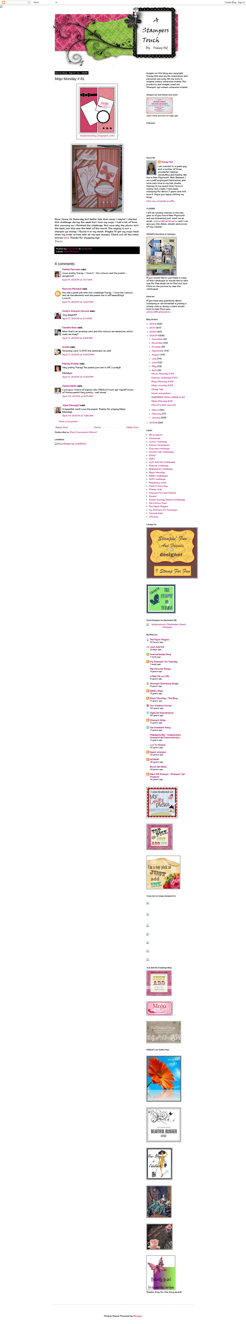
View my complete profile (160, 201)
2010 (153, 331)
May (154, 366)
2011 (152, 327)
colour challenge (158, 441)
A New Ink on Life (159, 676)
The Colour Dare (158, 503)
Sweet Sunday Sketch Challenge (167, 499)
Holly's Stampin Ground (75, 311)
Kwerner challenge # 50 (164, 377)
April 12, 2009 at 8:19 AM (77, 396)
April (155, 370)
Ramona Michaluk (72, 288)
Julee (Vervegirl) (70, 405)
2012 (153, 324)
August (156, 354)
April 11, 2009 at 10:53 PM (78, 354)
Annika (65, 347)
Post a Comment (68, 421)
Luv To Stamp (158, 745)
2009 (153, 335)
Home (97, 427)
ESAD (152, 455)
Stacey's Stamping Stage (164, 683)
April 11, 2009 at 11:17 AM (77, 279)
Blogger (137, 1316)
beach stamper (158, 752)
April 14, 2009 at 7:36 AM (77, 415)
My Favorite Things (160, 669)
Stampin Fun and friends (162, 493)
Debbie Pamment (71, 269)
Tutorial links (156, 513)
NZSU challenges (158, 475)
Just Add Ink (157, 647)
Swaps (152, 496)
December (157, 339)
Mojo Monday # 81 (162, 401)
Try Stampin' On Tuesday (163, 661)
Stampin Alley (158, 720)
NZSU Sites (156, 691)
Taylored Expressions (162, 712)
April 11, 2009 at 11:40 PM (77, 377)
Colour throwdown (159, 445)
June (155, 362)
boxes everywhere (161, 393)
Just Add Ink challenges (162, 462)
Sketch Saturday (158, 486)
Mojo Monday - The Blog (164, 698)
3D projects (155, 435)
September (158, 350)
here (66, 237)
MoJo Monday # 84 (162, 373)
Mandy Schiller (70, 363)
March (155, 410)
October (156, 346)
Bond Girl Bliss (158, 766)
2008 (153, 422)
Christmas (154, 438)
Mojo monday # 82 (162, 385)
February (157, 413)
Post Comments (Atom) (83, 432)
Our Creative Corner (161, 705)
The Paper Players (158, 506)
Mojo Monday (71, 251)
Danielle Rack (69, 327)
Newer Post (62, 427)
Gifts (152, 458)
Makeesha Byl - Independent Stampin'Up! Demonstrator (165, 736)
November (157, 343)
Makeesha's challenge (161, 469)
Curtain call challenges (161, 452)
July (154, 358)
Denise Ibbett (69, 386)
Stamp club (155, 489)
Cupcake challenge (159, 448)
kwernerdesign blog (160, 654)
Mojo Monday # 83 (162, 381)
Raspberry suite (157, 482)
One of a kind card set (163, 405)
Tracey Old (167, 162)
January (156, 417)
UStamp (153, 516)
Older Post (133, 427)
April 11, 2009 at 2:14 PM (77, 318)
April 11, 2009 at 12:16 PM (77, 302)
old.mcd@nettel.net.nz (166, 221)
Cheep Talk (157, 389)
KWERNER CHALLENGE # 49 (168, 397)
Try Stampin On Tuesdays (163, 510)
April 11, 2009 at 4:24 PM (77, 338)
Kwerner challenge (158, 465)
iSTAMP (154, 759)
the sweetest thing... (160, 727)
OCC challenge (157, 479)
